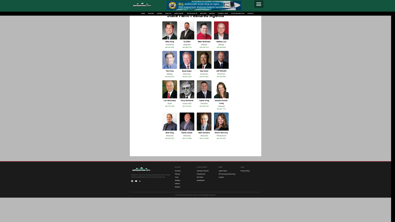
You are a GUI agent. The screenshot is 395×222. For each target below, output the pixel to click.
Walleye (177, 180)
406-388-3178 (187, 47)
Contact (250, 13)
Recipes (212, 13)
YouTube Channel (203, 171)
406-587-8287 (204, 76)
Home (143, 13)
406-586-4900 (221, 76)
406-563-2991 (169, 47)
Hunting (151, 13)
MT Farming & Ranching (227, 174)
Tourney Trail (223, 13)
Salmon (177, 183)
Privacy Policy (245, 171)
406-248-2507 (169, 76)
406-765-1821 (221, 138)
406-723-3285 (169, 106)
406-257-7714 (221, 109)
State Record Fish (238, 13)
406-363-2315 (204, 106)
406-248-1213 (204, 47)
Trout (176, 177)
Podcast (168, 13)
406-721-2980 (187, 138)
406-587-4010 (187, 76)
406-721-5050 (204, 138)
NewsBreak (200, 180)
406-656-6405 (221, 47)
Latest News (223, 171)
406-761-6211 (186, 106)
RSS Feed (200, 177)
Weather (203, 13)
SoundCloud (201, 174)
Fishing (159, 13)
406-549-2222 (169, 138)
